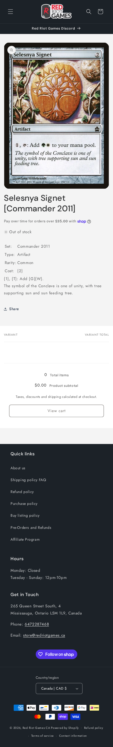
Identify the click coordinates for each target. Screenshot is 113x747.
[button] (10, 11)
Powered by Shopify (65, 727)
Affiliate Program (25, 539)
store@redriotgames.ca (44, 635)
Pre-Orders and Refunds (31, 527)
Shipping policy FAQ (28, 479)
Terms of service (42, 736)
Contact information (73, 736)
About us (18, 468)
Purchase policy (24, 503)
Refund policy (22, 491)
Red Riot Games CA (36, 727)
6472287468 (37, 624)
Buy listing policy (25, 515)
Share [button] (14, 308)
